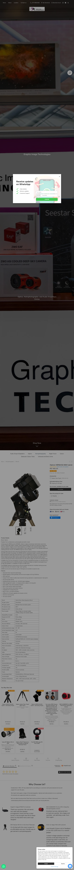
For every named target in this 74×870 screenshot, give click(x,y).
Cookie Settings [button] (54, 866)
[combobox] (38, 195)
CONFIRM (47, 199)
